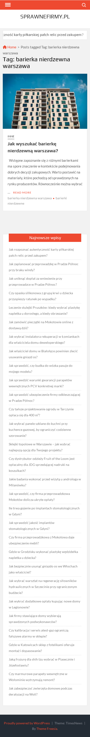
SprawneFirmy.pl (45, 16)
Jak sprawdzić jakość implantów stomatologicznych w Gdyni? (31, 526)
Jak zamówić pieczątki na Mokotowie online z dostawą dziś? (41, 325)
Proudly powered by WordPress (27, 723)
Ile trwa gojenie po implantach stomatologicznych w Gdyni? (44, 511)
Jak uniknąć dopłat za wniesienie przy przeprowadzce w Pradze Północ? (35, 281)
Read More (22, 192)
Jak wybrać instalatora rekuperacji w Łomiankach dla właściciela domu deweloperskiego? (44, 339)
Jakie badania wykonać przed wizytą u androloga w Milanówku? (45, 482)
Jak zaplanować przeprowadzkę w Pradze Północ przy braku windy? (43, 267)
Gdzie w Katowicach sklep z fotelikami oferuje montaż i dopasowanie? (41, 648)
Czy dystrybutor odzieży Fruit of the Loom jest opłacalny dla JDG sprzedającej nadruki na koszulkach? (42, 465)
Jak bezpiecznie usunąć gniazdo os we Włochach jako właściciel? (43, 569)
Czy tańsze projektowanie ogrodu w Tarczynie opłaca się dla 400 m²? (41, 412)
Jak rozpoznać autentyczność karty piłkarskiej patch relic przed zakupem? (41, 252)
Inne (11, 136)
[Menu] (7, 4)
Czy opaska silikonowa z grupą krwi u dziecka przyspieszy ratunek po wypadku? (41, 296)
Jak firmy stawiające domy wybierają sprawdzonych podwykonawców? (35, 619)
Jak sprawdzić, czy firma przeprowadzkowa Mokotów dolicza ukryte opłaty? (39, 497)
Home (11, 47)
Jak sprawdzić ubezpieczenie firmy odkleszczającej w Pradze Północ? (44, 397)
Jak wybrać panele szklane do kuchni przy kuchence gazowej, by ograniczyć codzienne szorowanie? (40, 430)
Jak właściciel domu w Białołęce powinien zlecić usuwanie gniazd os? (43, 354)
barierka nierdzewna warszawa (30, 198)
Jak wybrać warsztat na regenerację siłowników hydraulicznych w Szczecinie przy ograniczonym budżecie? (43, 587)
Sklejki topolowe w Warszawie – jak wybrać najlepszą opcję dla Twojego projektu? (39, 447)
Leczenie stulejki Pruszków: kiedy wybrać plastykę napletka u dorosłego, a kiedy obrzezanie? (44, 310)
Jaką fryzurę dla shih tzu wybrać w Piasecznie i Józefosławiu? (42, 662)
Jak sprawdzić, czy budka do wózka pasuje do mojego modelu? (40, 368)
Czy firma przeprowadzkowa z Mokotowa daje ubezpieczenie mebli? (41, 540)
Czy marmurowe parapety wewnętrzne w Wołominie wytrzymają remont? (38, 677)
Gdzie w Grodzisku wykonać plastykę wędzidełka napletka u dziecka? (43, 555)
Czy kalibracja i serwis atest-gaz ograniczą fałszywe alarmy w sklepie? (38, 633)
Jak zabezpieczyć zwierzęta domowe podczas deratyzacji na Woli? (40, 691)
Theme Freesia (46, 729)
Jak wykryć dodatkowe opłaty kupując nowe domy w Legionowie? (44, 604)
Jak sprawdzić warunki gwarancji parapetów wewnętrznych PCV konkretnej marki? (40, 383)
